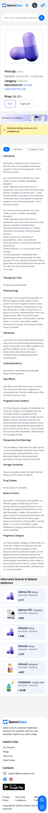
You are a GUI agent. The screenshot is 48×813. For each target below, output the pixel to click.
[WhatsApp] (42, 800)
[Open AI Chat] (42, 807)
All (6, 149)
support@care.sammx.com (21, 773)
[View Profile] (34, 5)
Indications (17, 149)
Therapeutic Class (35, 149)
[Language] (27, 5)
